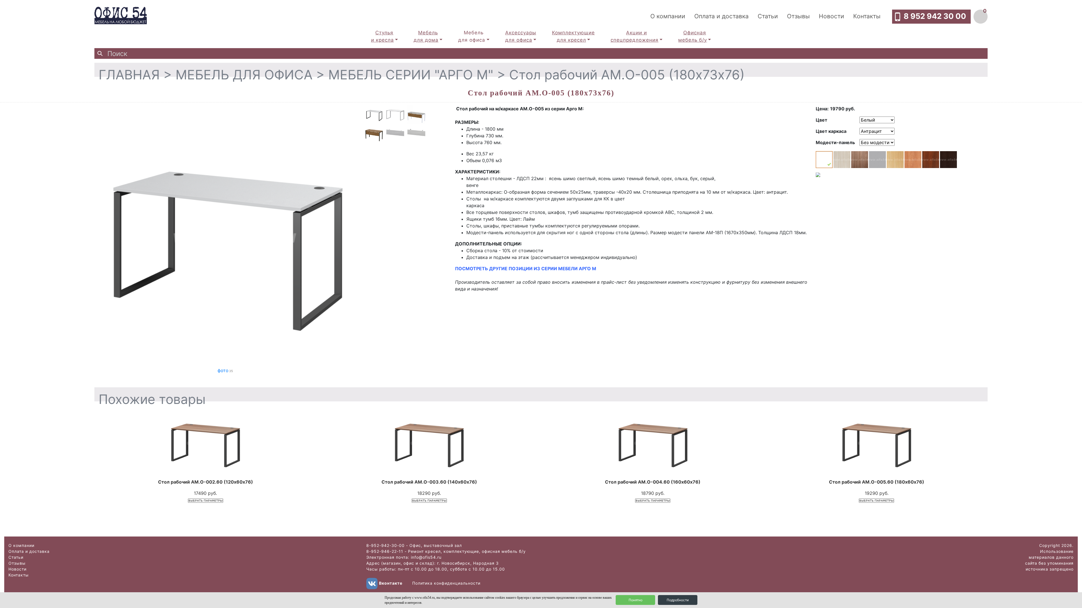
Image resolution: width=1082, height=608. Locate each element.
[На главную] (120, 15)
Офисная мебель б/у (692, 36)
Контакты (867, 16)
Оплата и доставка (721, 16)
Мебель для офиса (471, 36)
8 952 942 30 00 (935, 16)
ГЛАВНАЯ (129, 74)
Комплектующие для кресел (573, 36)
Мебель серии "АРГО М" (410, 74)
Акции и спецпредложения (634, 36)
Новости (831, 16)
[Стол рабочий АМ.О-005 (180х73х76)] (225, 236)
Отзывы (798, 16)
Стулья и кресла (382, 36)
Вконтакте (390, 583)
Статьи (768, 16)
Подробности (678, 600)
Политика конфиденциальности (446, 583)
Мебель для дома (426, 36)
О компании (667, 16)
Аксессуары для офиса (520, 36)
